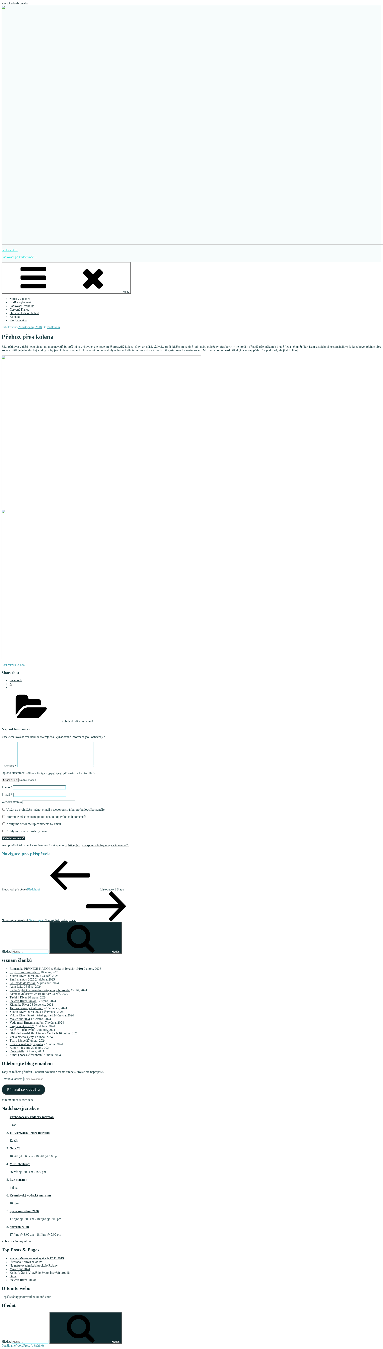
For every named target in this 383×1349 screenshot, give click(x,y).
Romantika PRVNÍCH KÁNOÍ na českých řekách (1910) (46, 968)
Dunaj (13, 1276)
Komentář (9, 766)
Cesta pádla (17, 1051)
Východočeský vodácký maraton (32, 1117)
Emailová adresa (12, 1079)
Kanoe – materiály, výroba (26, 1044)
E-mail (7, 794)
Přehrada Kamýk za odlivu (26, 1262)
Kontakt (15, 316)
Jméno (7, 787)
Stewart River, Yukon (23, 1001)
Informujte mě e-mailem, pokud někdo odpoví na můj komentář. (46, 816)
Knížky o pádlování (22, 1029)
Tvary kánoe (18, 1040)
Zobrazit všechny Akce (16, 1241)
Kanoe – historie (20, 1047)
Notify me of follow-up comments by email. (34, 824)
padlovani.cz (10, 250)
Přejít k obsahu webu (15, 3)
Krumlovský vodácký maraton (30, 1195)
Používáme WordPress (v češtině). (23, 1345)
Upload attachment (48, 773)
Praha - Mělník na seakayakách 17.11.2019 (37, 1258)
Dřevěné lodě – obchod (24, 313)
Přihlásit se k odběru (23, 1089)
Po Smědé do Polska (23, 983)
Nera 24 (15, 1148)
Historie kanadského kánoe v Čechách (34, 1033)
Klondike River (19, 1004)
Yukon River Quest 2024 (25, 1011)
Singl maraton (18, 320)
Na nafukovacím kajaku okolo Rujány (34, 1265)
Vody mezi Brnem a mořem (27, 1022)
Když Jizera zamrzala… (25, 972)
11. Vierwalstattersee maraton (30, 1132)
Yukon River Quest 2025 (25, 976)
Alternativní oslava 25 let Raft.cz (30, 993)
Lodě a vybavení (20, 302)
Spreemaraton (19, 1226)
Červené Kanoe (19, 309)
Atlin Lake (16, 986)
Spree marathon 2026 (24, 1211)
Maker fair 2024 (20, 1019)
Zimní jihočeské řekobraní (26, 1055)
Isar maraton (18, 1179)
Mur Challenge (20, 1164)
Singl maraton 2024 (22, 1026)
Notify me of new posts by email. (27, 831)
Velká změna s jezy (22, 1037)
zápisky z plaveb (20, 298)
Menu (126, 291)
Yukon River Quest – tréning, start (31, 1015)
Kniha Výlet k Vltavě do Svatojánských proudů (40, 990)
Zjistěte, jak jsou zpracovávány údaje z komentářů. (97, 845)
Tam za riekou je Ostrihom (26, 1008)
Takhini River (18, 997)
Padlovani (53, 327)
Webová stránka (12, 802)
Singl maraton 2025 (22, 979)
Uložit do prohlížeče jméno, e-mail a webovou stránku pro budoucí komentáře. (55, 809)
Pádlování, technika (22, 306)
